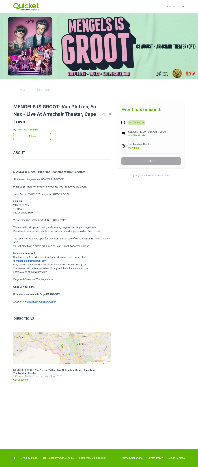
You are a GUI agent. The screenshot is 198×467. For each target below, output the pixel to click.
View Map (133, 148)
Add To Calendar (137, 135)
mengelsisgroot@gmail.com (31, 261)
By (26, 130)
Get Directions (20, 380)
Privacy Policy (155, 458)
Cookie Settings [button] (176, 458)
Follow (32, 136)
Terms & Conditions (132, 458)
